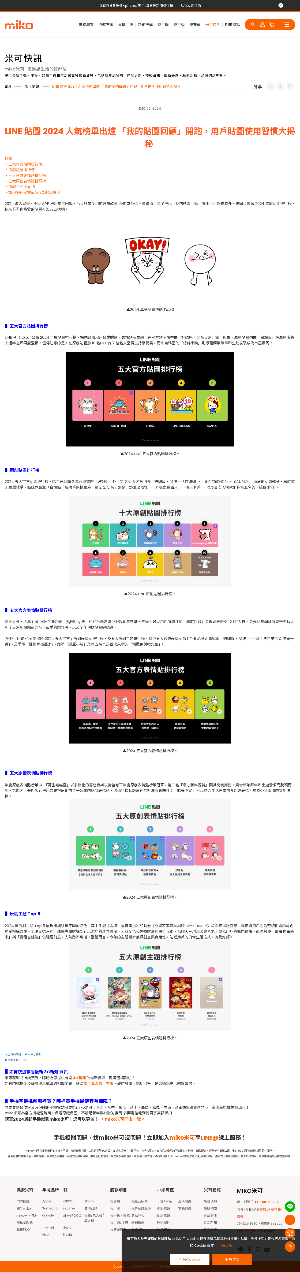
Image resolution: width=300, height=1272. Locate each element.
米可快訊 (212, 24)
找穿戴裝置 (118, 1229)
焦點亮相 (137, 1215)
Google (48, 1215)
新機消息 (210, 1201)
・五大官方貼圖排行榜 (24, 164)
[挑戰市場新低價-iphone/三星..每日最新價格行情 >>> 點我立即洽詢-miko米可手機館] (270, 86)
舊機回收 (125, 24)
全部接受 (232, 1259)
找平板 (179, 24)
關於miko (23, 1208)
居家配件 (163, 1222)
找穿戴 (195, 24)
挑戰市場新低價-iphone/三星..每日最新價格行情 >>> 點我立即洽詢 (150, 5)
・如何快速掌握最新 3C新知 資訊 (32, 192)
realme (69, 1208)
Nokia (67, 1234)
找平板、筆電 (120, 1215)
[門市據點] (290, 1233)
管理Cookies (190, 1259)
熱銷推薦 (145, 24)
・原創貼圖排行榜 (20, 170)
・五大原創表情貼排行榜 (25, 181)
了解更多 (225, 1245)
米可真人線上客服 (98, 1083)
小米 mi (48, 1227)
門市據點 (232, 24)
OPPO (68, 1201)
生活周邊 (184, 1201)
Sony (67, 1227)
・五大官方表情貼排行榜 (25, 175)
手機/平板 (164, 1201)
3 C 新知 (210, 1222)
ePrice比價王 (32, 1054)
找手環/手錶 (119, 1222)
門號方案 (105, 24)
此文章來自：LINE (16, 1060)
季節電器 (163, 1208)
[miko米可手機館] (19, 24)
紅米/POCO (72, 1215)
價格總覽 (86, 24)
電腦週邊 (184, 1208)
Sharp (89, 1201)
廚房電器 (163, 1215)
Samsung (50, 1208)
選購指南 (210, 1208)
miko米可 (182, 1138)
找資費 (115, 1201)
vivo (45, 1234)
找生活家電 (139, 1201)
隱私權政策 (24, 1222)
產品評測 (210, 1215)
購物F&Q (23, 1229)
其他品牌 (91, 1208)
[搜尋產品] (253, 24)
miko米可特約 (27, 1215)
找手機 (163, 24)
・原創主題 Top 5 (20, 187)
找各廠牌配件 (141, 1208)
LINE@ (209, 1138)
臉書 (240, 1216)
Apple (46, 1201)
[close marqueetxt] (280, 5)
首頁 (8, 86)
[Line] (290, 1206)
